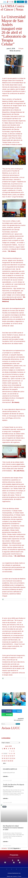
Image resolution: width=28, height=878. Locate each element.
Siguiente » (17, 848)
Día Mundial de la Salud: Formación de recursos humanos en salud (13, 827)
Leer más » (5, 776)
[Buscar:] (8, 724)
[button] (15, 2)
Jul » (4, 763)
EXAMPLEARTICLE (10, 769)
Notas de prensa (15, 51)
